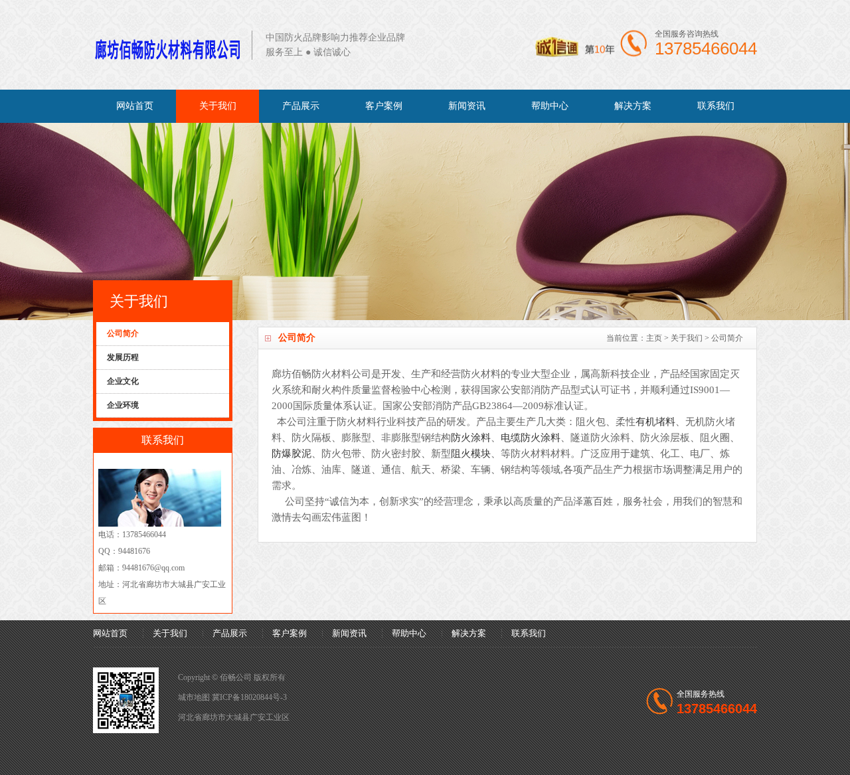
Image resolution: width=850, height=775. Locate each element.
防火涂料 (471, 437)
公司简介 (727, 338)
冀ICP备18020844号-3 (249, 697)
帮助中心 (549, 106)
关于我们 (217, 106)
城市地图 (194, 697)
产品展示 (300, 106)
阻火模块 (471, 453)
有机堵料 (655, 421)
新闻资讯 (466, 106)
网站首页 (134, 106)
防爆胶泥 (291, 453)
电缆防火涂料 (530, 437)
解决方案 (632, 106)
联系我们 (715, 106)
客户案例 (383, 106)
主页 (654, 338)
